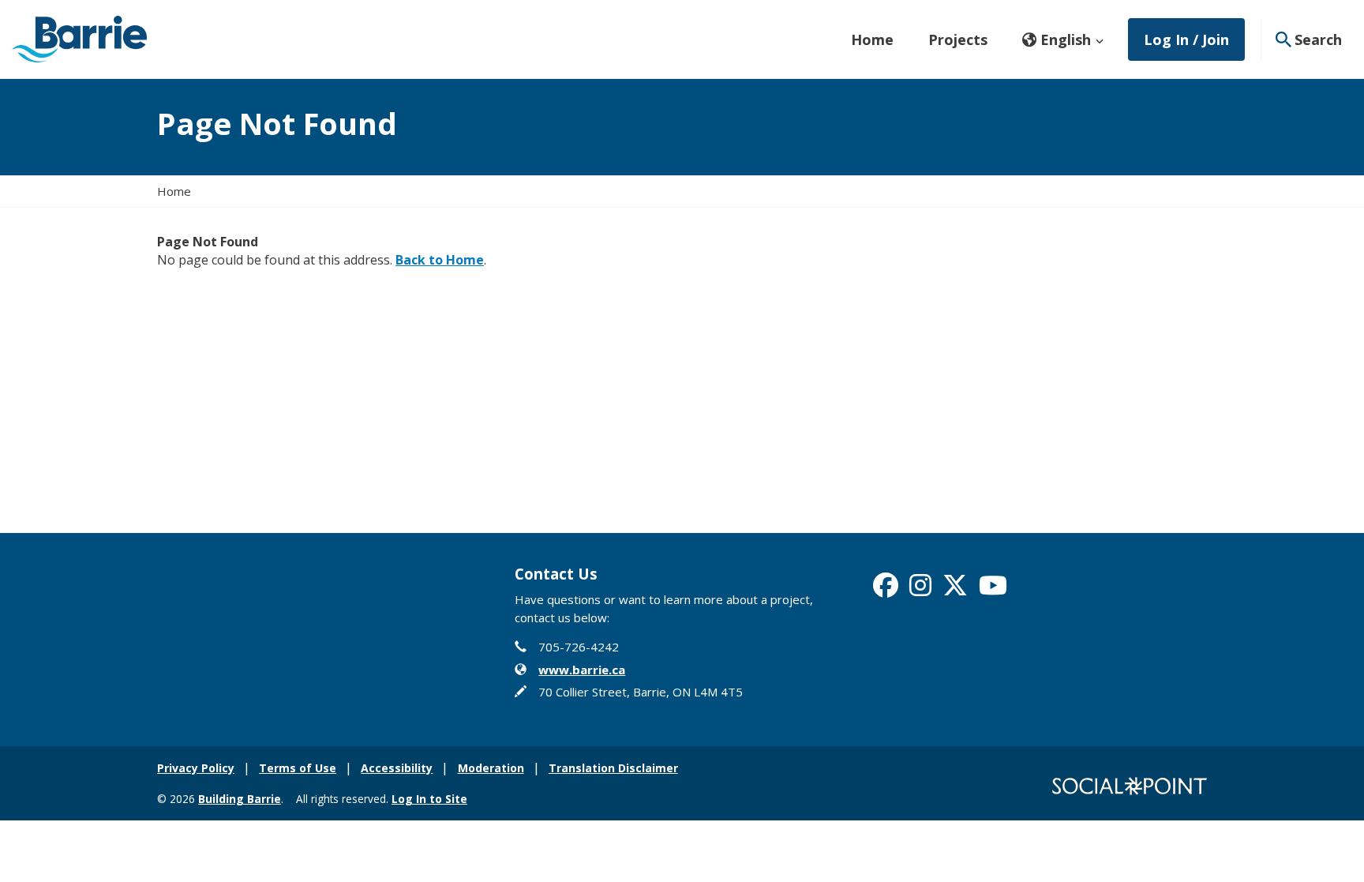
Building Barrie (239, 798)
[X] (955, 590)
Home (872, 39)
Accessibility (397, 767)
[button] (1063, 39)
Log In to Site (429, 798)
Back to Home (439, 259)
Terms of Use (297, 767)
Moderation (491, 767)
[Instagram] (920, 590)
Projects (957, 39)
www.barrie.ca (581, 669)
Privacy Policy (195, 767)
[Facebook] (885, 590)
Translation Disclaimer (613, 767)
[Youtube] (993, 590)
